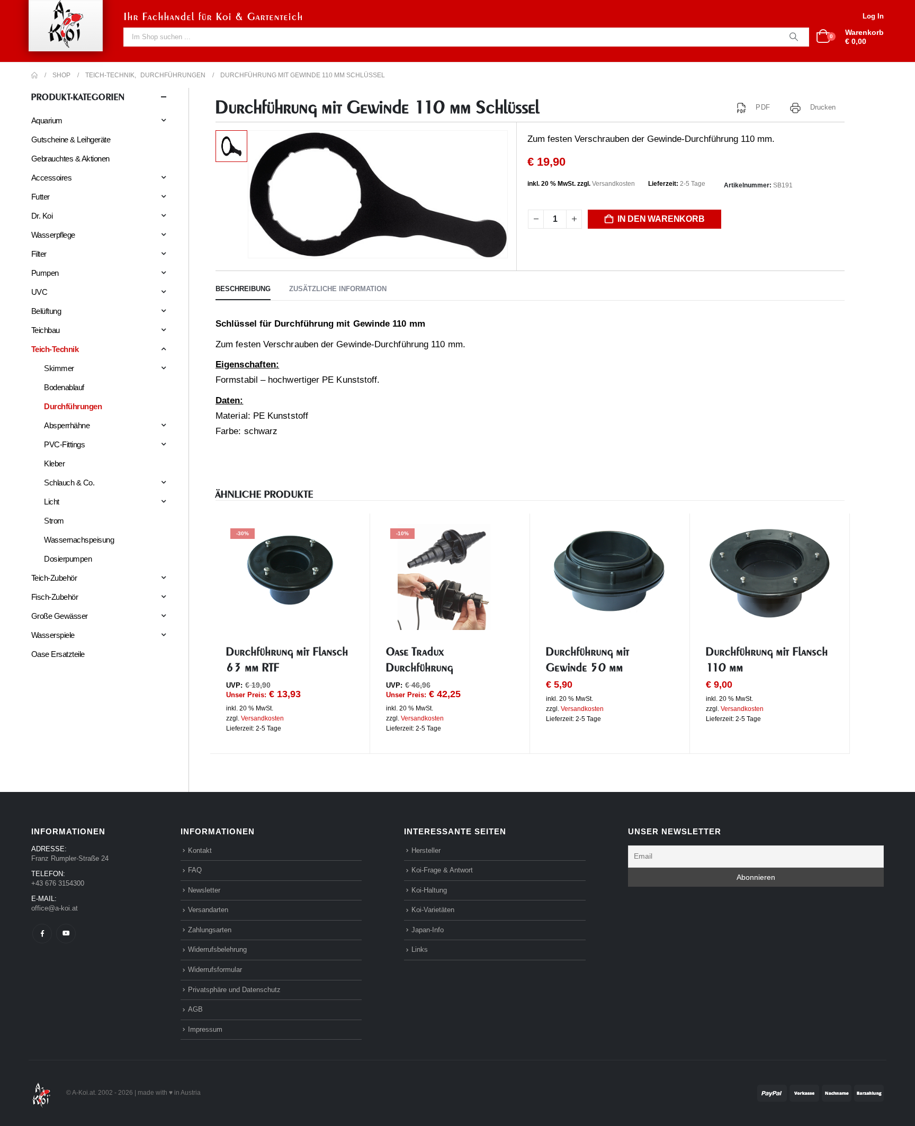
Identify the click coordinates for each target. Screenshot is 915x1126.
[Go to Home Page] (34, 75)
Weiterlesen (816, 541)
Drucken (823, 107)
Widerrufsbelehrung (217, 949)
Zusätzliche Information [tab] (338, 289)
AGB (195, 1009)
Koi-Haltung (429, 890)
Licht (51, 501)
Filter (39, 253)
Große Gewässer (59, 615)
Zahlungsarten (209, 930)
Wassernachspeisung (79, 539)
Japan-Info (427, 930)
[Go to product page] (610, 570)
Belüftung (46, 311)
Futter (40, 196)
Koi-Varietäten (432, 910)
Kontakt (200, 850)
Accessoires (51, 177)
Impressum (205, 1029)
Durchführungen (73, 406)
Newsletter (204, 890)
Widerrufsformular (215, 970)
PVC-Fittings (64, 444)
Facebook (42, 933)
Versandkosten (613, 183)
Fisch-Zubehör (54, 596)
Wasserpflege (53, 234)
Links (419, 949)
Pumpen (45, 272)
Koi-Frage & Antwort (442, 870)
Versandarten (208, 910)
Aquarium (46, 120)
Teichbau (45, 330)
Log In (873, 16)
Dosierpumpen (68, 558)
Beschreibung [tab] (243, 289)
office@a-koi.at (54, 908)
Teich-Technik (54, 349)
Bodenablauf (64, 387)
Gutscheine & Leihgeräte (70, 139)
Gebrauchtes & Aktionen (70, 158)
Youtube (66, 933)
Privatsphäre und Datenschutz (234, 990)
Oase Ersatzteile (58, 654)
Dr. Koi (41, 215)
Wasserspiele (53, 634)
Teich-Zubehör (54, 577)
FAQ (195, 870)
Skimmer (59, 368)
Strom (54, 520)
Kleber (54, 463)
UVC (39, 291)
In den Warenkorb (660, 218)
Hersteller (426, 850)
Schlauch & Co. (69, 482)
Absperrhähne (66, 425)
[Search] (794, 37)
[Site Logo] (41, 1092)
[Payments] (820, 1092)
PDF (762, 107)
